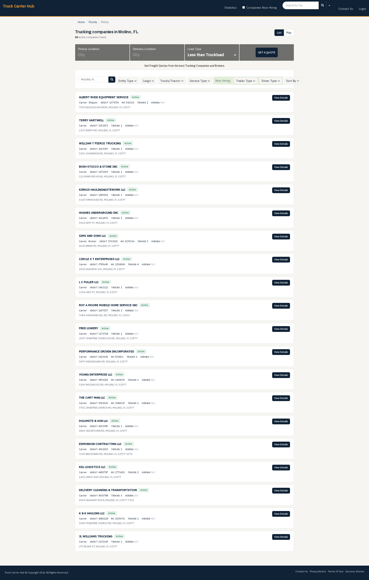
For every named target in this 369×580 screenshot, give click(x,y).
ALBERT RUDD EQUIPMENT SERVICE (104, 97)
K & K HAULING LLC (92, 513)
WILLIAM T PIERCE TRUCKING (100, 143)
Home (81, 22)
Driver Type (270, 81)
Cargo (147, 81)
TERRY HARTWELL (91, 120)
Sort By (291, 81)
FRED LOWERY (88, 328)
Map (289, 32)
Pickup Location (88, 49)
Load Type (194, 49)
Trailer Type (244, 81)
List (279, 32)
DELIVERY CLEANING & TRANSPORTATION (108, 490)
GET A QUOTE (266, 52)
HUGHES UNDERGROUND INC (98, 212)
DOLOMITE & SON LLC (93, 421)
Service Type (199, 81)
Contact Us (345, 9)
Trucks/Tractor (170, 81)
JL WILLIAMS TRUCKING (95, 536)
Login (362, 9)
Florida (93, 22)
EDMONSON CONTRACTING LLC (100, 444)
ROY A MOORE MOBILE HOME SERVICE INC (108, 305)
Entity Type (126, 81)
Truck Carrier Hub (18, 6)
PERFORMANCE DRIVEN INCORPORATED (106, 351)
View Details (281, 97)
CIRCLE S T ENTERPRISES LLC (99, 259)
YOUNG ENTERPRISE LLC (95, 374)
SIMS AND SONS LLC (92, 236)
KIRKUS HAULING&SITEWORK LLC (102, 189)
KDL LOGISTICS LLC (92, 467)
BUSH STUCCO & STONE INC (98, 166)
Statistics (230, 7)
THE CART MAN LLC (92, 397)
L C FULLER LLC (89, 282)
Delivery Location (144, 49)
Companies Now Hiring (261, 7)
